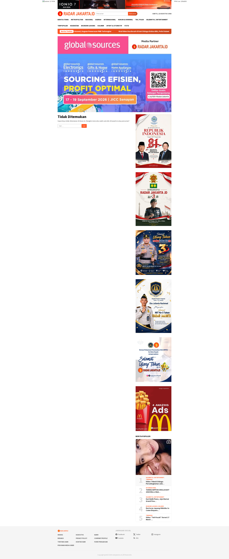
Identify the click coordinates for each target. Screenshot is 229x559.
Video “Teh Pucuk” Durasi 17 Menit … (157, 518)
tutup (53, 1)
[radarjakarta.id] (76, 13)
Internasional (151, 488)
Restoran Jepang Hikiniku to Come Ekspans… (157, 509)
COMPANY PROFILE (100, 538)
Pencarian (132, 14)
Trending (149, 479)
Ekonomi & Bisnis (152, 506)
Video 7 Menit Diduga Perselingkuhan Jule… (155, 483)
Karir (96, 535)
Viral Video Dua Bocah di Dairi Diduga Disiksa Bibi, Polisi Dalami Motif (123, 31)
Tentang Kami (63, 542)
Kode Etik (80, 535)
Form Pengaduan (101, 542)
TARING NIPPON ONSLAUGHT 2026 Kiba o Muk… (157, 491)
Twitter (138, 534)
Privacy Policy (81, 538)
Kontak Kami (81, 542)
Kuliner (161, 506)
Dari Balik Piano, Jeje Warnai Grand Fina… (157, 500)
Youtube (120, 538)
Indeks (60, 535)
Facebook (121, 534)
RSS (137, 538)
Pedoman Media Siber (66, 545)
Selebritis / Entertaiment (155, 477)
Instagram (157, 534)
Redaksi (61, 538)
